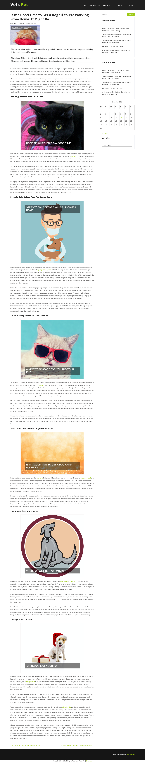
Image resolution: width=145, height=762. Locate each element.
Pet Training (119, 5)
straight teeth (30, 681)
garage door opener (44, 270)
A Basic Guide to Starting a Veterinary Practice (77, 745)
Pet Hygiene (107, 5)
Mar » (106, 133)
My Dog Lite (131, 754)
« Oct (101, 133)
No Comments (31, 23)
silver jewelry (66, 707)
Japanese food (86, 478)
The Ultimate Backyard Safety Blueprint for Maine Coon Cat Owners (116, 35)
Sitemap (89, 761)
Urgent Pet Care (94, 5)
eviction (73, 156)
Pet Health (129, 5)
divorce (40, 478)
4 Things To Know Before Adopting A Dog (25, 745)
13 (121, 117)
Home (84, 5)
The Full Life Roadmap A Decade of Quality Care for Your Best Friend (116, 41)
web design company (67, 581)
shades (79, 388)
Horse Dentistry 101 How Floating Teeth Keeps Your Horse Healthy (115, 30)
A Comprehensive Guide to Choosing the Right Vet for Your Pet (116, 51)
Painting (40, 385)
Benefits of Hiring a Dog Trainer (112, 46)
